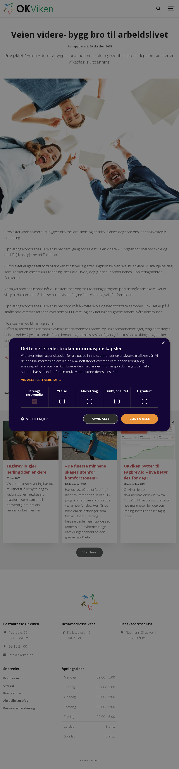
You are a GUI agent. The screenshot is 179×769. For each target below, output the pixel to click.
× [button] (163, 342)
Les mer (112, 371)
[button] (89, 380)
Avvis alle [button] (101, 419)
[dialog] (89, 384)
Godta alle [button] (139, 419)
